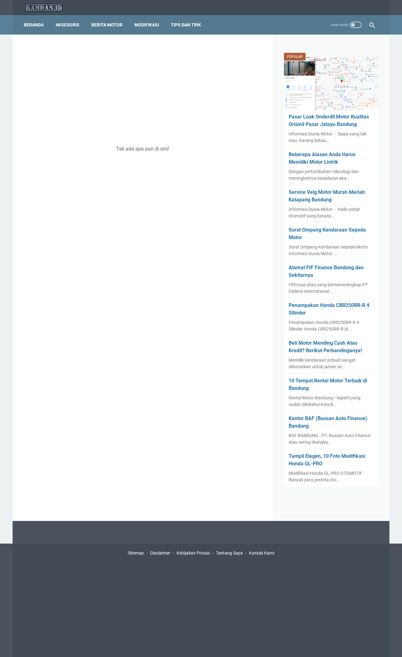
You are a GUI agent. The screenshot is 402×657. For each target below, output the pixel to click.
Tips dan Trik (186, 24)
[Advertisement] (142, 90)
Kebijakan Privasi (193, 553)
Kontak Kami (261, 553)
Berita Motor (106, 24)
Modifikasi (146, 24)
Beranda (34, 24)
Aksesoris (67, 24)
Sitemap (136, 553)
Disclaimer (160, 553)
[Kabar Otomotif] (48, 7)
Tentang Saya (229, 553)
